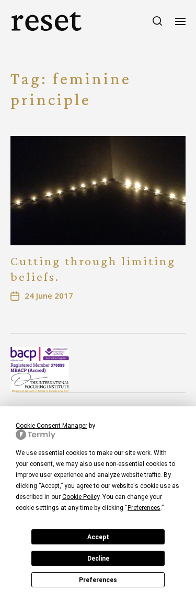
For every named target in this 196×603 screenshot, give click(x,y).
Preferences (98, 580)
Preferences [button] (144, 507)
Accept (98, 537)
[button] (157, 21)
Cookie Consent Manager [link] (51, 425)
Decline (98, 558)
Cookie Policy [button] (80, 496)
